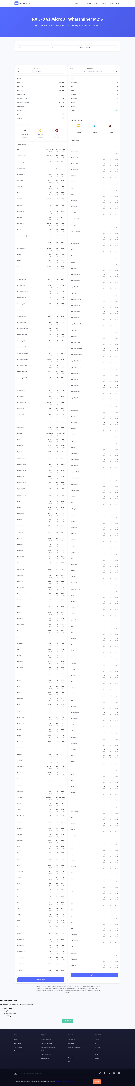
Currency (19, 44)
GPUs (82, 3)
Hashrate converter (47, 1043)
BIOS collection (45, 1058)
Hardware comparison (74, 1047)
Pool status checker (47, 1051)
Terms (96, 1054)
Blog (96, 1043)
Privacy (97, 1058)
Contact (103, 3)
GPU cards (71, 1043)
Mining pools (18, 1051)
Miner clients (18, 1047)
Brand (96, 1051)
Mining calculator (46, 1040)
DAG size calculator (46, 1054)
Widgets (70, 1058)
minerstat (22, 3)
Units (18, 68)
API (69, 1061)
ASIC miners (71, 1040)
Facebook (104, 1073)
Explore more (41, 980)
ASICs (89, 3)
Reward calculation (90, 44)
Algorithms (17, 1043)
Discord (119, 1073)
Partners (97, 1047)
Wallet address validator (48, 1047)
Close (97, 1081)
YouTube (114, 1073)
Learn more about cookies (63, 1081)
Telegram (109, 1073)
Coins (76, 3)
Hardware (36, 68)
